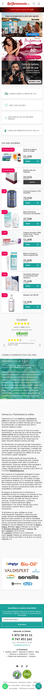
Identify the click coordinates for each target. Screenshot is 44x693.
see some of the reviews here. (22, 330)
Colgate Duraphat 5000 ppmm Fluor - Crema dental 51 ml (32, 234)
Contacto (32, 656)
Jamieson (9, 531)
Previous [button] (4, 345)
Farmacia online (25, 682)
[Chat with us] (5, 686)
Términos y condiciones (18, 654)
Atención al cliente (26, 652)
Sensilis (9, 535)
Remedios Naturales (11, 529)
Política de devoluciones (17, 656)
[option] (22, 346)
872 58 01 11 (23, 635)
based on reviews (22, 327)
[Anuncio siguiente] (41, 9)
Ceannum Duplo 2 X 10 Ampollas (32, 192)
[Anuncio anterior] (2, 9)
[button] (2, 3)
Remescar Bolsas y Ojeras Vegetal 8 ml (30, 254)
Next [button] (40, 345)
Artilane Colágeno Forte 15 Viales (30, 150)
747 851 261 (23, 639)
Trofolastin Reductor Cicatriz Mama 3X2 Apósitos (31, 276)
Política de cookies (27, 688)
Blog (37, 652)
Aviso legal (25, 685)
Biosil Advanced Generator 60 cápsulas (31, 212)
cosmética (8, 533)
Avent (18, 527)
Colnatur (30, 529)
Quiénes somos (11, 652)
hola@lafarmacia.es (22, 645)
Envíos (31, 654)
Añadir (27, 161)
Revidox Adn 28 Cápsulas (29, 171)
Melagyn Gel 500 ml (30, 295)
